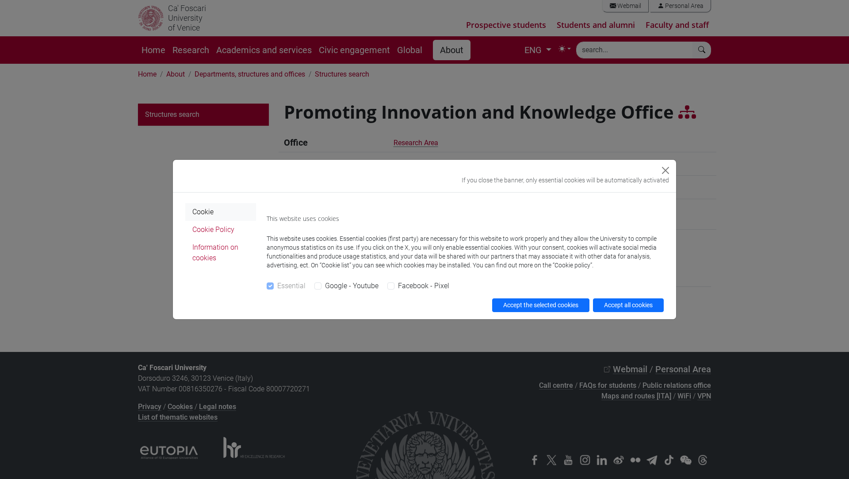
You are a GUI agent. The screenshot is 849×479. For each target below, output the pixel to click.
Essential (291, 286)
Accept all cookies (628, 305)
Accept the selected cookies (540, 305)
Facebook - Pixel (423, 286)
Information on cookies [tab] (215, 252)
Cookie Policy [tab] (213, 229)
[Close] (665, 170)
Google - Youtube (352, 286)
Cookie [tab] (203, 212)
